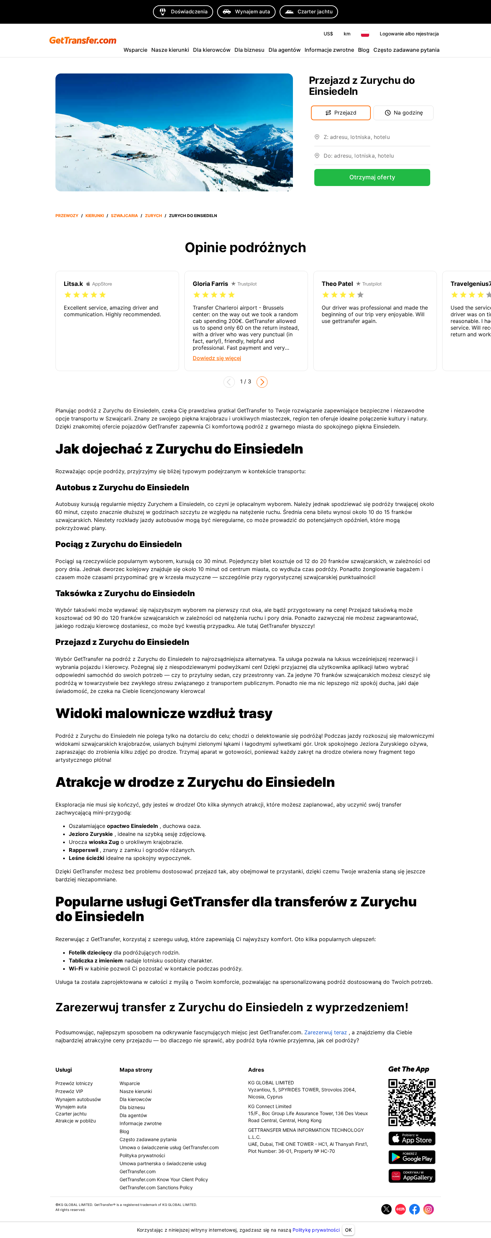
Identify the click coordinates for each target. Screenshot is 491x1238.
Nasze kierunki (170, 49)
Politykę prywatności (316, 1230)
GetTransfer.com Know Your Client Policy (164, 1179)
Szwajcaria (124, 215)
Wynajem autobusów (78, 1099)
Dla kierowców (211, 49)
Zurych (153, 215)
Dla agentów (285, 49)
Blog (363, 49)
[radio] (68, 295)
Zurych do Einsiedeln (193, 215)
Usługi (63, 1069)
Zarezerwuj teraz (325, 1032)
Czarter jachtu (71, 1113)
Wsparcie (135, 49)
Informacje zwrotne (329, 49)
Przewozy (66, 215)
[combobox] (377, 140)
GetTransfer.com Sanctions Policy (156, 1187)
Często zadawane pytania (406, 49)
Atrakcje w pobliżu (75, 1120)
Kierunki (95, 215)
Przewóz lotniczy (74, 1083)
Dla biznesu (249, 49)
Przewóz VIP (69, 1091)
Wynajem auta (71, 1106)
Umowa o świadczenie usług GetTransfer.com (169, 1147)
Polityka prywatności (142, 1155)
